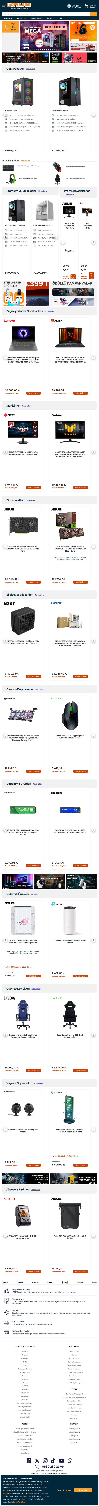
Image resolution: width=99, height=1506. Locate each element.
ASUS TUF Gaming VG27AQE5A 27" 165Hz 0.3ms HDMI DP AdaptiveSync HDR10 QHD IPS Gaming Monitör (70, 454)
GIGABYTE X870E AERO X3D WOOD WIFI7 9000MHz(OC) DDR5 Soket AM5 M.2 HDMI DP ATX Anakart (69, 643)
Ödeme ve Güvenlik (74, 1365)
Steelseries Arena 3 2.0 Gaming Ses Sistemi (23, 1130)
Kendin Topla (21, 18)
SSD (24, 1365)
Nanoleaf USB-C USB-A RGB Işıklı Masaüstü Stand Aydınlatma (70, 1130)
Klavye (24, 1379)
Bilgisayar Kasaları (25, 1369)
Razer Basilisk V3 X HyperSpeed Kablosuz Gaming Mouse (70, 736)
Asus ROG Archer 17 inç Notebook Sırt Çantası (70, 1237)
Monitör (25, 1376)
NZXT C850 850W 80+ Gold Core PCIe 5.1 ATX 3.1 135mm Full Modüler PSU (23, 642)
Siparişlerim (74, 1435)
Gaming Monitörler (25, 1406)
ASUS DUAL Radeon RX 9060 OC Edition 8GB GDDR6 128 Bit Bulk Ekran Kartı (23, 548)
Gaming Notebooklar (25, 1403)
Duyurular (74, 1415)
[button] (3, 6)
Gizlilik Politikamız (74, 1379)
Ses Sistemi (25, 1396)
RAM (25, 1362)
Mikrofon (25, 1389)
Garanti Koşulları (74, 1369)
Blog (61, 18)
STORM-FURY (11, 110)
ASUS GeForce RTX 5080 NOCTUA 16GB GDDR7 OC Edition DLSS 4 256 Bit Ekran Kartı (70, 548)
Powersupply (25, 1372)
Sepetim (74, 1442)
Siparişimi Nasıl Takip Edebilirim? (74, 1397)
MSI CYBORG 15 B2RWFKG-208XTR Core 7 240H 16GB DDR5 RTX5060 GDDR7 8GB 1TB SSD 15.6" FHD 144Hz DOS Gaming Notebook (70, 360)
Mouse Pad (25, 1392)
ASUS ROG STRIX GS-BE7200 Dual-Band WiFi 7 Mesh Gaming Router (22, 941)
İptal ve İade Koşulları (74, 1404)
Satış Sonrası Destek (74, 1411)
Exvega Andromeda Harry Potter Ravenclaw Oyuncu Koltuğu (23, 1036)
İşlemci (24, 1351)
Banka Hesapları (74, 1362)
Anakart (25, 1355)
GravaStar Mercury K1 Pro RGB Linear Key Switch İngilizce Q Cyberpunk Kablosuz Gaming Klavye (23, 737)
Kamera (25, 1399)
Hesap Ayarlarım (74, 1428)
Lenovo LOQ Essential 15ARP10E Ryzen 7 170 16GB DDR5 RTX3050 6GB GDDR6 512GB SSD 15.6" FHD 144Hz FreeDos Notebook (23, 360)
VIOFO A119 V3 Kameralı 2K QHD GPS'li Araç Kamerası (23, 1237)
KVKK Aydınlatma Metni (74, 1372)
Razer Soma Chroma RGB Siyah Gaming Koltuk (70, 1036)
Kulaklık (25, 1386)
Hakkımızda (51, 18)
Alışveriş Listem (74, 1439)
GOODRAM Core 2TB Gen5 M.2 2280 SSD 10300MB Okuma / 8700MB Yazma (70, 831)
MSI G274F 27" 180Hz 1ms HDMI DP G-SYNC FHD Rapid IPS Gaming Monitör (23, 453)
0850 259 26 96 (53, 1466)
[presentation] (5, 114)
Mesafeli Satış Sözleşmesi (74, 1383)
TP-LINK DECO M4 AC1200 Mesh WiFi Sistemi (70, 941)
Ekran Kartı (25, 1358)
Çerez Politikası (74, 1376)
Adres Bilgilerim (74, 1432)
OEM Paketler (7, 18)
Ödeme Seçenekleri (74, 1401)
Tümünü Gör (30, 69)
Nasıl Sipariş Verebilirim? (74, 1394)
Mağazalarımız (36, 18)
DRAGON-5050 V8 (60, 110)
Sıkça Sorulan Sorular (74, 1408)
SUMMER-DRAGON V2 (43, 225)
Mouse (24, 1383)
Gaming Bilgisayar (25, 1410)
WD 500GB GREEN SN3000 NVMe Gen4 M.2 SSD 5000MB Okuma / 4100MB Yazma (22, 832)
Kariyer (74, 1355)
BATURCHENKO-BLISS (15, 225)
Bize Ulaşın (74, 1418)
